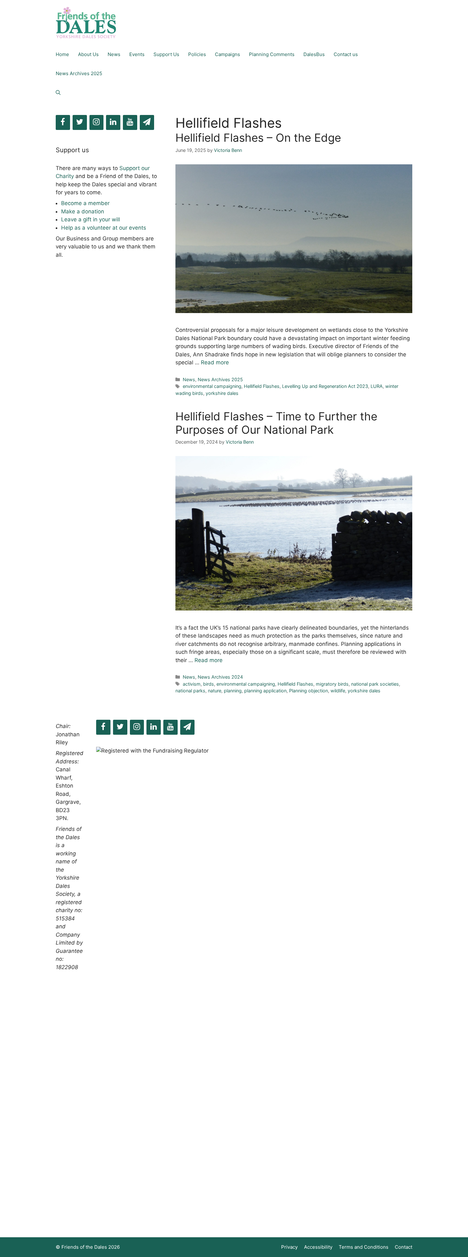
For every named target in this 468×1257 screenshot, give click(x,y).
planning (233, 690)
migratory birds (332, 684)
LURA (377, 386)
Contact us (346, 54)
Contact (403, 1247)
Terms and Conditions (363, 1247)
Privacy (289, 1247)
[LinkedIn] (113, 122)
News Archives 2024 (220, 677)
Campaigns (227, 54)
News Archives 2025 (79, 73)
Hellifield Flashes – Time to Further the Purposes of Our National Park (276, 423)
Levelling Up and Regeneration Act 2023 (325, 386)
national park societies (375, 684)
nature (214, 690)
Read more (215, 362)
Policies (197, 54)
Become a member (85, 203)
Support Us (166, 54)
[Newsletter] (147, 122)
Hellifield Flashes (262, 386)
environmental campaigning (212, 386)
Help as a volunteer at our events (103, 228)
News (114, 54)
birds (208, 684)
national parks (190, 690)
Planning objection (308, 690)
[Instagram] (96, 122)
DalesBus (314, 54)
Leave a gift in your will (90, 219)
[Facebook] (63, 122)
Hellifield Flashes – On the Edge (258, 137)
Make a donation (82, 211)
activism (192, 684)
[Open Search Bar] (58, 92)
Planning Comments (271, 54)
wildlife (337, 690)
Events (137, 54)
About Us (88, 54)
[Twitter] (80, 122)
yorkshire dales (222, 393)
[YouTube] (130, 122)
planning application (265, 690)
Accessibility (318, 1247)
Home (62, 54)
